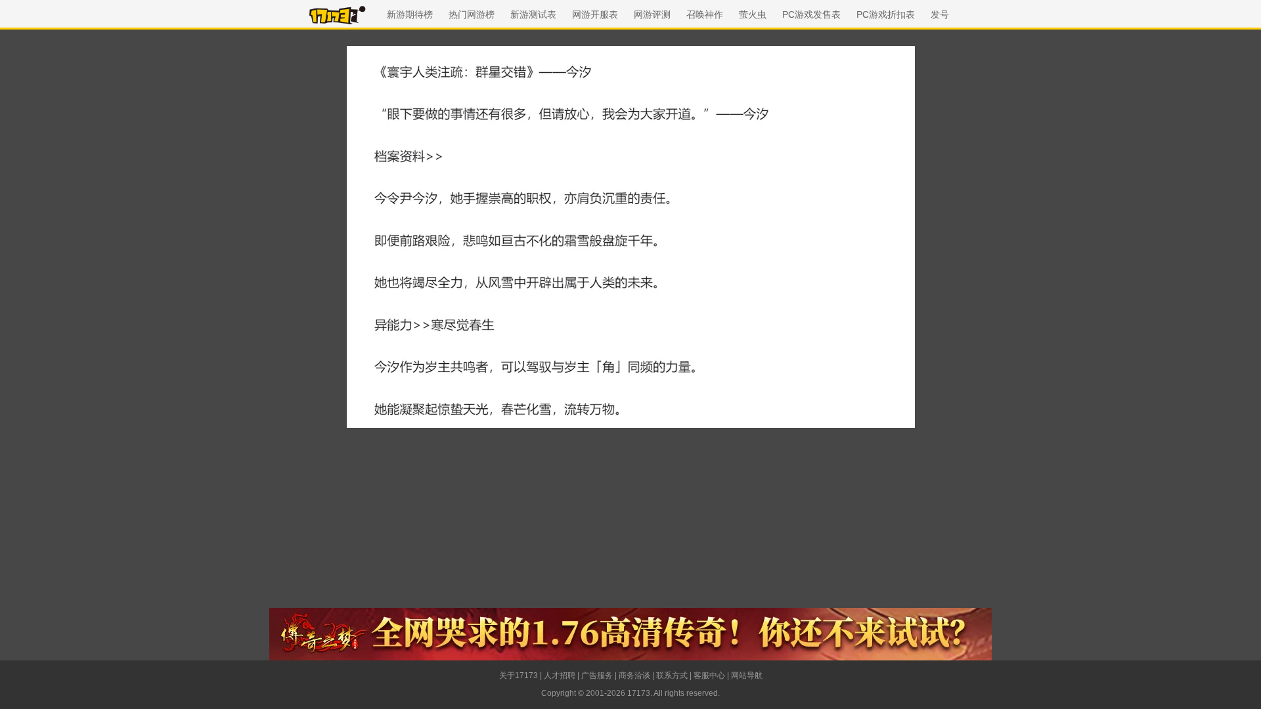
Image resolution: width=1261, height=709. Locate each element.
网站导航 (747, 675)
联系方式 (672, 675)
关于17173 (518, 675)
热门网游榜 (472, 14)
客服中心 (709, 675)
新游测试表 (533, 14)
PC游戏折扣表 (885, 14)
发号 (940, 14)
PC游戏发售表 (811, 14)
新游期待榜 (410, 14)
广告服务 (597, 675)
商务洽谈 (634, 675)
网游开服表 (595, 14)
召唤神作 (704, 14)
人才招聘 (559, 675)
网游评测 (652, 14)
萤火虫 (752, 14)
